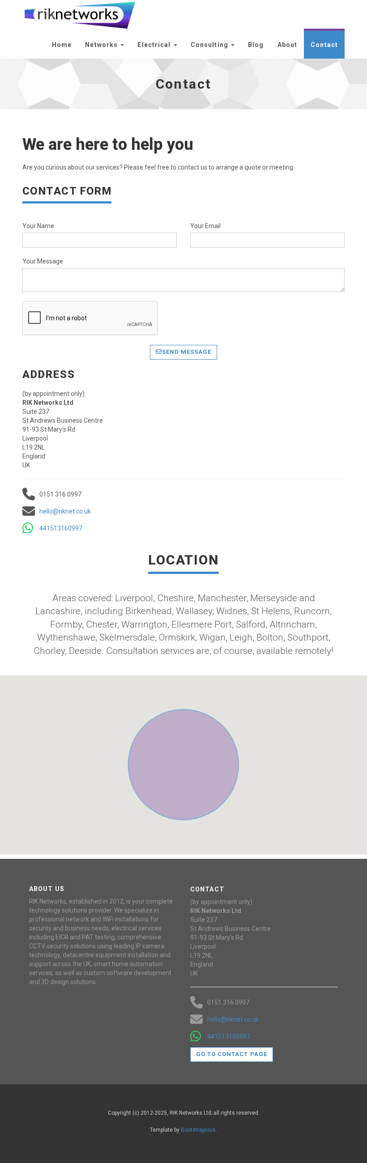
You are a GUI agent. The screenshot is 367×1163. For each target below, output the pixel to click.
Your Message (42, 261)
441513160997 (60, 528)
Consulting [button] (210, 44)
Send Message (186, 351)
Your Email (205, 225)
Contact (324, 44)
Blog (256, 44)
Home (62, 44)
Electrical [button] (154, 44)
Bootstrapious (198, 1130)
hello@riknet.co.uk (65, 511)
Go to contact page (231, 1054)
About (287, 44)
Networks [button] (102, 44)
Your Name (38, 225)
